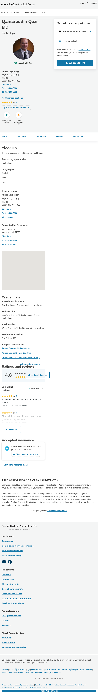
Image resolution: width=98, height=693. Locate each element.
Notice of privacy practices (24, 685)
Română (12, 672)
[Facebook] (10, 562)
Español (5, 670)
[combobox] (75, 41)
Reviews (59, 136)
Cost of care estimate (12, 589)
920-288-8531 (11, 92)
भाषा (59, 670)
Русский (19, 672)
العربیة (11, 670)
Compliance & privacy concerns (18, 546)
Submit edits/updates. (57, 511)
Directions (6, 85)
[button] (75, 31)
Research (6, 625)
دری (28, 670)
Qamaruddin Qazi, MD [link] (35, 12)
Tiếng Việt (57, 672)
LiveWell (6, 574)
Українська (43, 672)
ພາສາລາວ (89, 670)
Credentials (41, 136)
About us (6, 638)
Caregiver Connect (11, 616)
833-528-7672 (84, 50)
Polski (4, 672)
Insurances (78, 136)
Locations (21, 136)
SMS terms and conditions (39, 688)
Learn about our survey (33, 364)
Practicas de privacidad (43, 685)
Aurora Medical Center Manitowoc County (21, 358)
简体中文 (23, 670)
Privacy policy (7, 685)
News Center (8, 642)
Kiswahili (34, 672)
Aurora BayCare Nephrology (15, 225)
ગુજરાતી (41, 670)
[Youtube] (4, 562)
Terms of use (23, 688)
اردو (50, 672)
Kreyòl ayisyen (50, 670)
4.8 (14, 102)
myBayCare (8, 579)
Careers (6, 620)
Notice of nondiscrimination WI (66, 685)
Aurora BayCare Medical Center (16, 348)
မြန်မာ (17, 670)
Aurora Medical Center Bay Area (16, 353)
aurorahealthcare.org (12, 551)
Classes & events (10, 584)
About (4, 136)
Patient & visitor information (16, 598)
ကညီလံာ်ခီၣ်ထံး (73, 670)
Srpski (27, 672)
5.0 (14, 396)
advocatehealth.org (12, 555)
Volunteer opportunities (14, 647)
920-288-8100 (11, 88)
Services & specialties (13, 603)
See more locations (14, 98)
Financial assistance (12, 594)
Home (2, 12)
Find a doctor (15, 12)
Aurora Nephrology (10, 72)
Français (34, 670)
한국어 (82, 670)
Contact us (7, 541)
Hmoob (64, 670)
